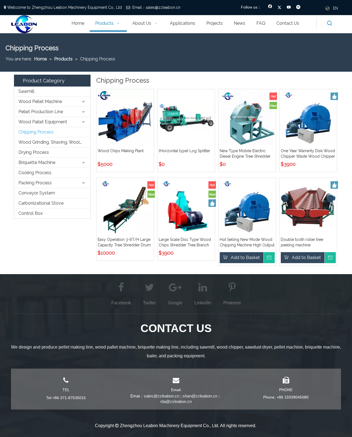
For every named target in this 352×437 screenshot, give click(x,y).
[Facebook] (270, 7)
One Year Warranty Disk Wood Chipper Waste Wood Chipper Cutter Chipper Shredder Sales (308, 154)
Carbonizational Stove (41, 203)
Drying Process (33, 152)
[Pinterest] (298, 7)
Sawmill (26, 91)
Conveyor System (36, 193)
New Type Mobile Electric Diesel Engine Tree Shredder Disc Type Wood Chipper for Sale (245, 154)
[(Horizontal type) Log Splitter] (186, 117)
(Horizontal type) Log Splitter (184, 151)
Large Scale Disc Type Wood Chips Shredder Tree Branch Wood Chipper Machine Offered (185, 242)
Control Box (30, 213)
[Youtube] (288, 7)
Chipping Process (36, 132)
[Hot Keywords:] (329, 23)
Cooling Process (34, 172)
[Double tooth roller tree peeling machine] (308, 206)
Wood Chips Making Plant (121, 151)
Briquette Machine (36, 162)
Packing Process (35, 182)
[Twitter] (279, 7)
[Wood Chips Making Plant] (125, 117)
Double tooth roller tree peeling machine (302, 242)
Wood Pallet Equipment (42, 121)
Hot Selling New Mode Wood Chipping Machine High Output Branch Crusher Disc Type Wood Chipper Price (247, 242)
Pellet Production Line (40, 111)
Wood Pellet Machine (40, 101)
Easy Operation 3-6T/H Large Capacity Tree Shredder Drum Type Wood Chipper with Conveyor (124, 242)
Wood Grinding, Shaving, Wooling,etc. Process (54, 142)
